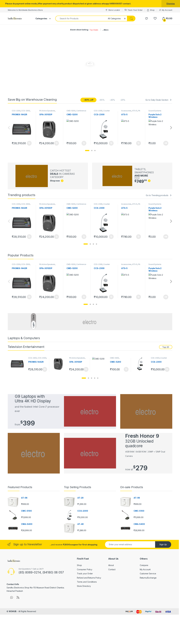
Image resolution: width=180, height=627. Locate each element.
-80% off (88, 100)
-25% (122, 100)
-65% (101, 100)
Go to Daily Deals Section (156, 100)
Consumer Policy (84, 569)
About (111, 565)
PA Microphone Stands (130, 112)
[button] (87, 150)
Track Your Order (135, 10)
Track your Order (85, 573)
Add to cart (29, 143)
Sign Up (163, 544)
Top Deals (93, 30)
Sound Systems (154, 111)
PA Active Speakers (47, 111)
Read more (165, 143)
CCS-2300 (25, 111)
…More (105, 30)
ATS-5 (134, 111)
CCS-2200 (16, 111)
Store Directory (84, 586)
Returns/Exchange (148, 578)
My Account (167, 10)
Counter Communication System (103, 112)
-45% (112, 100)
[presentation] (171, 128)
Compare (144, 565)
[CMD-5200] (100, 364)
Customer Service (148, 573)
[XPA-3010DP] (59, 364)
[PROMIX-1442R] (18, 364)
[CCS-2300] (141, 364)
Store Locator (114, 10)
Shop (152, 10)
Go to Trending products (157, 195)
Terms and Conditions (87, 582)
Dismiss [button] (170, 3)
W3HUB (12, 611)
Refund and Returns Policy (89, 578)
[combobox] (80, 18)
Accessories (126, 111)
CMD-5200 (71, 111)
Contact (111, 569)
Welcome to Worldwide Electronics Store (25, 10)
